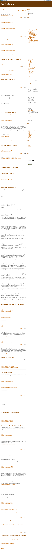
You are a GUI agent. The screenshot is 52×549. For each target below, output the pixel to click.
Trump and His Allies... (31, 85)
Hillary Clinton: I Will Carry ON (6, 507)
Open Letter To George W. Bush (6, 39)
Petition (29, 64)
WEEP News (29, 136)
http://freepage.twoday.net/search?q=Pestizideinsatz (7, 467)
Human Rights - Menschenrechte (32, 44)
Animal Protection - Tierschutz (32, 20)
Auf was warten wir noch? (5, 471)
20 (30, 147)
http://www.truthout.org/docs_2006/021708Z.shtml (7, 179)
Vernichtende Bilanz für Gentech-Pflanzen (7, 452)
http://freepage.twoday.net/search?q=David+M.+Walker (7, 366)
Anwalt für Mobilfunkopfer (31, 132)
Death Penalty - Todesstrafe (31, 33)
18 (28, 147)
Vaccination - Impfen (31, 71)
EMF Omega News (30, 131)
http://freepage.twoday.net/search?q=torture (6, 108)
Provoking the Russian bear (5, 155)
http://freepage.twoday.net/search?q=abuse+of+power (7, 54)
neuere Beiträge (3, 9)
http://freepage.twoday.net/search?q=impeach (6, 150)
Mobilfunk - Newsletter (31, 56)
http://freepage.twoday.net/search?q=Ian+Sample (7, 75)
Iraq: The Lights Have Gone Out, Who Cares (8, 79)
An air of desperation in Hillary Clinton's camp (8, 315)
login (28, 14)
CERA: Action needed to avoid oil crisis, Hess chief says (9, 385)
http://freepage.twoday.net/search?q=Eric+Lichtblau (7, 183)
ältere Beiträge (2, 548)
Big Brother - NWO (30, 23)
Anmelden (44, 0)
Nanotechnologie (30, 57)
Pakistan (29, 63)
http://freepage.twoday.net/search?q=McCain (6, 107)
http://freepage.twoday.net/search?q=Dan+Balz (6, 342)
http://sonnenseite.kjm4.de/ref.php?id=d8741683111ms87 (8, 416)
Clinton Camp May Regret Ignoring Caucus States (9, 330)
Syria (29, 69)
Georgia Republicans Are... (31, 110)
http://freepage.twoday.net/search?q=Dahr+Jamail (7, 85)
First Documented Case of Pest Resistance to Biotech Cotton (10, 412)
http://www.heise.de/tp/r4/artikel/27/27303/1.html (7, 15)
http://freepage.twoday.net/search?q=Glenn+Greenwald (7, 64)
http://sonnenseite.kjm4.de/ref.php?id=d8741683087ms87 (8, 490)
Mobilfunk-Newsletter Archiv (31, 130)
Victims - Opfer (30, 72)
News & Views (30, 58)
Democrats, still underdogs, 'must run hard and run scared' (10, 398)
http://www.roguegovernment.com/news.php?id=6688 (7, 521)
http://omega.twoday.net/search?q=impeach (6, 151)
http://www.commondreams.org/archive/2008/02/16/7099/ (8, 70)
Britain (29, 25)
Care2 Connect (30, 27)
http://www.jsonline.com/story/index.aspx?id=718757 (7, 114)
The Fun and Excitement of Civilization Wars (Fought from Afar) (11, 59)
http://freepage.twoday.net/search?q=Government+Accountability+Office (9, 367)
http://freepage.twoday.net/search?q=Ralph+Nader (7, 44)
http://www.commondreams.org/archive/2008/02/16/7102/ (8, 81)
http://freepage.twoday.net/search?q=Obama (6, 326)
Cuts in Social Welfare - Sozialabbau (32, 30)
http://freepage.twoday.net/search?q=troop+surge (7, 381)
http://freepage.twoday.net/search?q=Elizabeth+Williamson (8, 368)
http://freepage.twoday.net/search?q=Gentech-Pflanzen (7, 466)
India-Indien (29, 45)
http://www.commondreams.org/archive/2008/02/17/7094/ (8, 40)
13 (30, 146)
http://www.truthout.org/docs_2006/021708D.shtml (7, 136)
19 (29, 147)
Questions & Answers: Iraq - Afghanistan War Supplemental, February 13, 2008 (13, 535)
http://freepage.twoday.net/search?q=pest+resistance (7, 421)
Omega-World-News (30, 62)
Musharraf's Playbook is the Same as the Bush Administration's (11, 26)
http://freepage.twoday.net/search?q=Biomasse (6, 502)
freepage (6, 0)
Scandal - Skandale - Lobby (31, 67)
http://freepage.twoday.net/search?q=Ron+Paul (6, 120)
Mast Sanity (29, 135)
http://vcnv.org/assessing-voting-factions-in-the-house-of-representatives (9, 539)
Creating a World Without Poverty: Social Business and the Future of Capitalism (13, 425)
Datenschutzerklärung (31, 32)
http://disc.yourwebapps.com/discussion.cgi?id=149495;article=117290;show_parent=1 (13, 512)
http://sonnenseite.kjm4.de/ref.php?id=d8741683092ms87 (8, 455)
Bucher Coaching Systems (31, 124)
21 (31, 147)
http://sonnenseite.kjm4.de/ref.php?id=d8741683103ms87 (8, 484)
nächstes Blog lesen (48, 0)
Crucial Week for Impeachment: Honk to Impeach (9, 145)
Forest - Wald (30, 39)
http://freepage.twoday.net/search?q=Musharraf (6, 32)
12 (29, 146)
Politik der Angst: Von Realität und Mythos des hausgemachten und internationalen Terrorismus (11, 20)
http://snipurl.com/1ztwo (4, 100)
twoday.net (2, 0)
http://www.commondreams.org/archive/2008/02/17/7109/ (8, 50)
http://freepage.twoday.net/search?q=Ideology (6, 140)
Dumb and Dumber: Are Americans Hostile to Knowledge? (10, 346)
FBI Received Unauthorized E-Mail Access (7, 173)
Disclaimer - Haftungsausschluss (32, 35)
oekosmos (29, 133)
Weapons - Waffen (30, 73)
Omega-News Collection (31, 61)
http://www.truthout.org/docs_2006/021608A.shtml (7, 377)
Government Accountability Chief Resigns (7, 357)
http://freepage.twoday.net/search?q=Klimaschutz (7, 503)
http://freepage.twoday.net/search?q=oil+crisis (6, 393)
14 (31, 146)
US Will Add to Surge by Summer (6, 372)
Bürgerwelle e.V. (30, 126)
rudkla (21, 17)
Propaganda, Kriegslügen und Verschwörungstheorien (9, 167)
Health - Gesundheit (30, 43)
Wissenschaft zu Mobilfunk (31, 74)
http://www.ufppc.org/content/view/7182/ (6, 399)
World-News (7, 4)
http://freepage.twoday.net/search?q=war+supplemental (7, 543)
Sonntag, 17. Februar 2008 (21, 10)
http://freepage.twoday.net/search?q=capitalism (6, 435)
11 (28, 146)
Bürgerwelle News (30, 125)
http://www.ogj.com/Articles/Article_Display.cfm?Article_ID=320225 (9, 387)
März (32, 150)
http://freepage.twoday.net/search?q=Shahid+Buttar (7, 34)
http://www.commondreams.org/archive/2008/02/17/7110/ (8, 91)
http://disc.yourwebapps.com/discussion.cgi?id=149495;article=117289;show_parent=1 (13, 524)
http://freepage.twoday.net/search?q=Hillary (6, 325)
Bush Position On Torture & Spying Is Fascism (8, 520)
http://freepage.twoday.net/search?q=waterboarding (7, 310)
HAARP (29, 42)
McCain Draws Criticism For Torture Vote (7, 90)
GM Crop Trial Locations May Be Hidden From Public (9, 68)
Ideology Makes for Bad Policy (5, 124)
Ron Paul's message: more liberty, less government (8, 112)
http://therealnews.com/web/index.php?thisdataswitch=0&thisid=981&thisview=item (11, 158)
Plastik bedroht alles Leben (5, 439)
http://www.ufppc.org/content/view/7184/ (6, 317)
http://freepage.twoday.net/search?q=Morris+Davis (7, 309)
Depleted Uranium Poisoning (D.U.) (32, 34)
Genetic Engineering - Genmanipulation (33, 40)
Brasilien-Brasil (30, 24)
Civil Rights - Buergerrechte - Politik (32, 29)
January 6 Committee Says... (31, 101)
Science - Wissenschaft (31, 68)
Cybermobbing (30, 31)
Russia (29, 66)
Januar (30, 150)
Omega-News (29, 127)
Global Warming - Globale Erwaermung (33, 41)
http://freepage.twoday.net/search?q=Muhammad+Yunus (8, 434)
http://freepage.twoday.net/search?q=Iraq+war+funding (7, 544)
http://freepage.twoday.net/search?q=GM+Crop (6, 74)
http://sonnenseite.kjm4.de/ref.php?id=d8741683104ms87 (8, 444)
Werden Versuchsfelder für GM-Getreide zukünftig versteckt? (10, 12)
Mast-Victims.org (30, 134)
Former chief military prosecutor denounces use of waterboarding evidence (12, 304)
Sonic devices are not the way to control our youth (8, 187)
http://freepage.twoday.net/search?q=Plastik (6, 447)
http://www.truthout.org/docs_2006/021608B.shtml (7, 362)
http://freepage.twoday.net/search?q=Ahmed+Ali (7, 84)
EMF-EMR (29, 36)
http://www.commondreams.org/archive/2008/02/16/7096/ (8, 28)
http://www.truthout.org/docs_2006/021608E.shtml (7, 353)
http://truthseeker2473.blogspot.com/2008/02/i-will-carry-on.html (9, 509)
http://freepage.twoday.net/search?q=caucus (6, 339)
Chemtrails (29, 28)
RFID (29, 65)
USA (29, 70)
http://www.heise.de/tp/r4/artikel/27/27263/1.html (7, 22)
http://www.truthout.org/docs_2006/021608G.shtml (7, 336)
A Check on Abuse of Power (5, 48)
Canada (29, 26)
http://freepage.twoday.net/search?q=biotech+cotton (7, 420)
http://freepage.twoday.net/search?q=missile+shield (7, 162)
